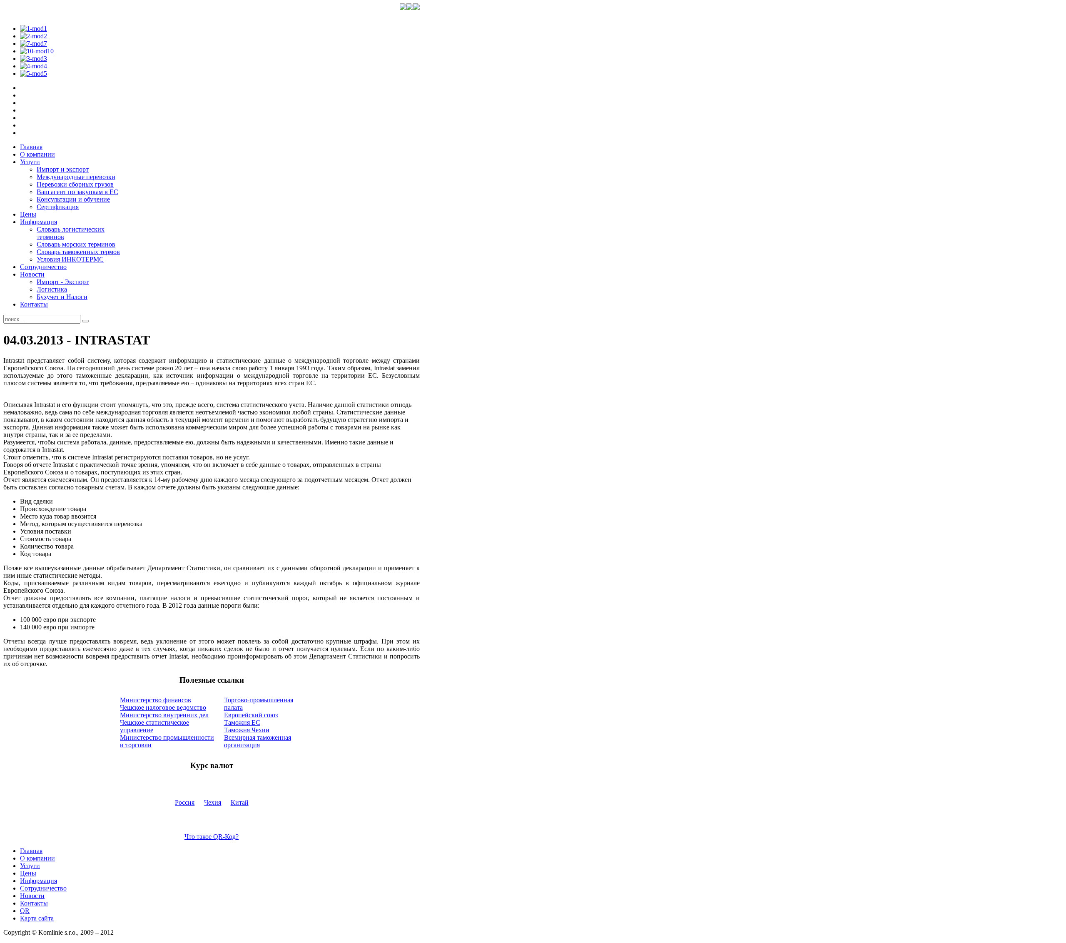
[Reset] (85, 321)
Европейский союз (251, 714)
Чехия (212, 802)
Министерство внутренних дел (164, 714)
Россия (184, 802)
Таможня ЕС (242, 722)
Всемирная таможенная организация (257, 741)
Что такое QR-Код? (211, 836)
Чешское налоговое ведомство (163, 707)
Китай (240, 802)
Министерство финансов (155, 700)
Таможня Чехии (246, 729)
